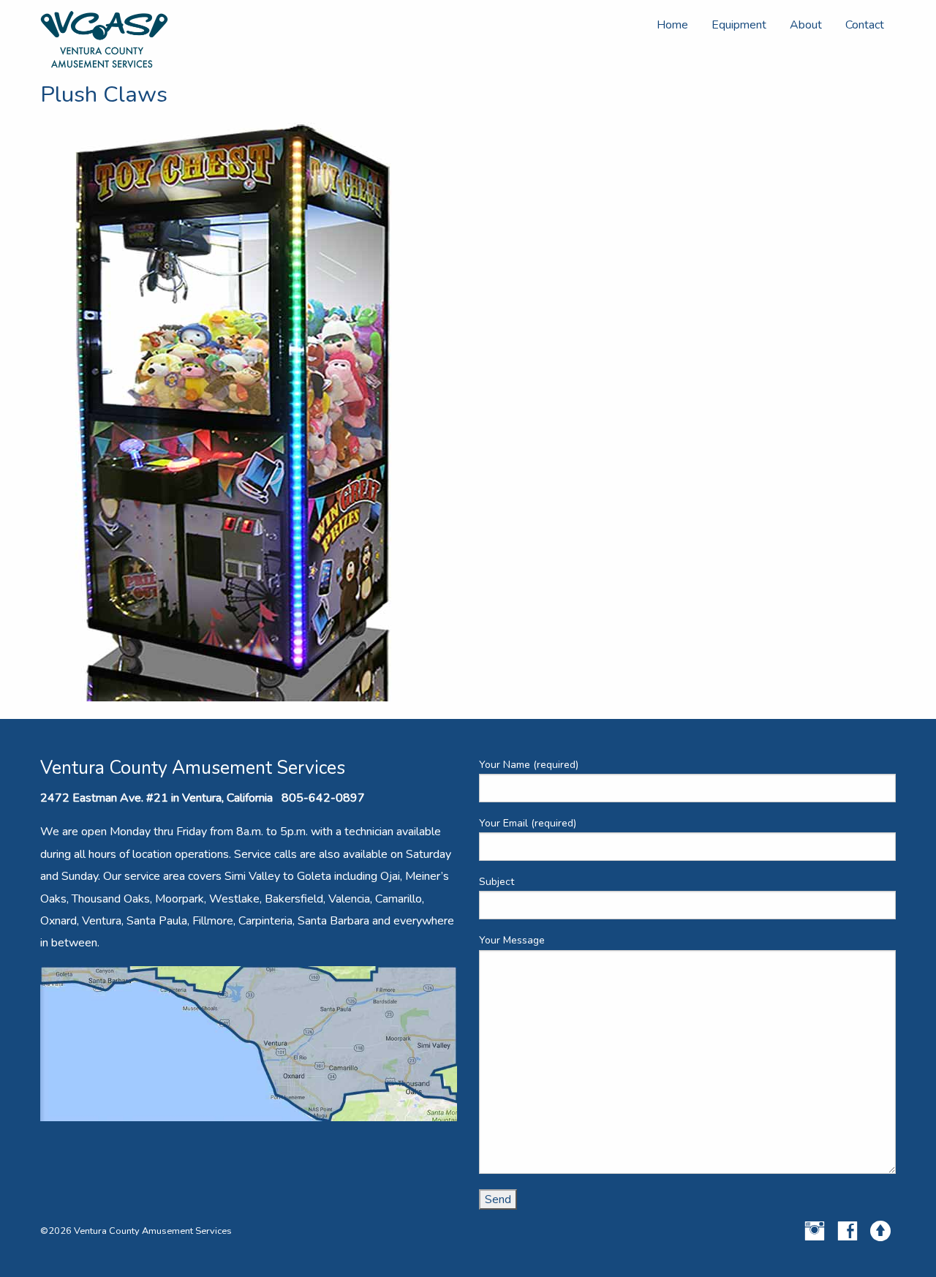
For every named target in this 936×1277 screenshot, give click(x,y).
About (806, 25)
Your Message (512, 940)
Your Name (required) (528, 765)
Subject (496, 882)
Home (672, 25)
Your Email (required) (527, 823)
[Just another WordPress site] (104, 39)
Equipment (739, 25)
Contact (864, 25)
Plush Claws (103, 94)
